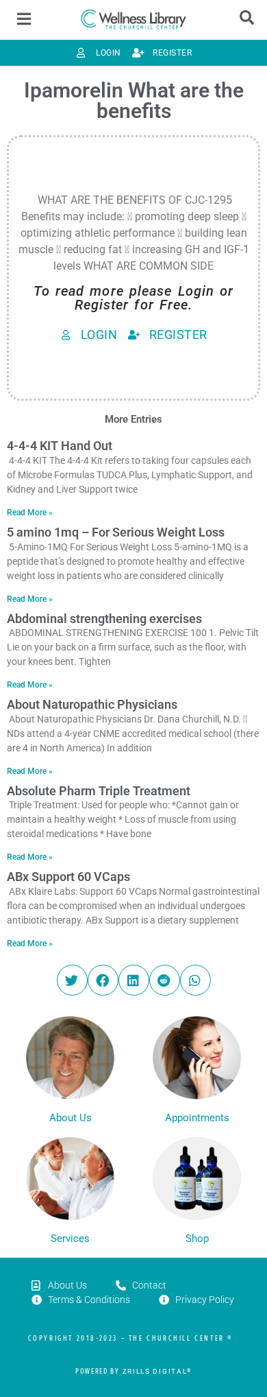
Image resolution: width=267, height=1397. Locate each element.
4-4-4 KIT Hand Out (59, 445)
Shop (197, 1238)
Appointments (197, 1118)
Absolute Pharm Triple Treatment (98, 791)
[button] (72, 980)
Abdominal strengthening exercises (104, 618)
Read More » (30, 512)
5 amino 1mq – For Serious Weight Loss (116, 532)
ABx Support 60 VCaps (68, 876)
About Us (70, 1118)
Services (70, 1238)
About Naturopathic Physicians (92, 704)
